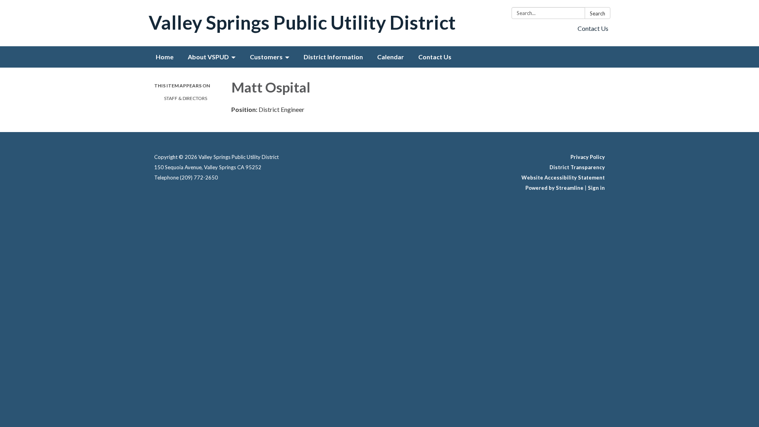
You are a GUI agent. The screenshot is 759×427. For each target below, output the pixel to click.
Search (597, 13)
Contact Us (593, 28)
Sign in (596, 188)
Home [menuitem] (165, 56)
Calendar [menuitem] (390, 56)
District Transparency (577, 167)
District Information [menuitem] (333, 56)
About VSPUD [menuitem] (208, 56)
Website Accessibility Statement (563, 177)
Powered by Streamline (554, 188)
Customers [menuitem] (266, 56)
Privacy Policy (587, 157)
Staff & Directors (185, 98)
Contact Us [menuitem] (434, 56)
